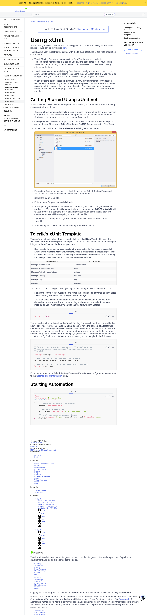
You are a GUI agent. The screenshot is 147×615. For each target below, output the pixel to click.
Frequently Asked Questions (11, 88)
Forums (37, 471)
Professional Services (42, 476)
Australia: (48, 508)
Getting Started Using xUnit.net (63, 99)
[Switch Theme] (143, 14)
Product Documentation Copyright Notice (12, 118)
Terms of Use (39, 611)
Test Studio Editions (13, 31)
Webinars (37, 474)
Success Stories (40, 490)
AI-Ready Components (48, 450)
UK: (46, 502)
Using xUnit (9, 101)
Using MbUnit (10, 92)
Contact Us (38, 499)
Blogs (36, 473)
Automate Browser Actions (11, 83)
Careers (37, 573)
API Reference (10, 104)
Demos (37, 465)
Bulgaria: (47, 506)
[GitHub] (39, 524)
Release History (40, 469)
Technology (38, 565)
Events (36, 482)
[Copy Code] (113, 317)
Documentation (39, 467)
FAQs (36, 483)
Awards (37, 567)
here (65, 48)
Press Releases (40, 569)
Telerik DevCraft (36, 443)
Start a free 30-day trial (90, 29)
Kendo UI (33, 446)
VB (76, 311)
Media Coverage (40, 571)
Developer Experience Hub (44, 464)
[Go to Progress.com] (36, 553)
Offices (36, 574)
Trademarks (124, 599)
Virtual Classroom (40, 480)
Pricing (36, 457)
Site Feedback (39, 613)
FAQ (5, 125)
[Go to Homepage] (26, 11)
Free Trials (38, 455)
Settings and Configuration (49, 376)
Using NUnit (9, 95)
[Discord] (39, 526)
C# (71, 311)
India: (46, 504)
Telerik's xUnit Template (56, 233)
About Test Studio (12, 20)
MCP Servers (35, 450)
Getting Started (10, 79)
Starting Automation (51, 384)
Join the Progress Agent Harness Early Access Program (101, 2)
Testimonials (38, 492)
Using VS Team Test (12, 98)
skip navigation (20, 11)
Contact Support (133, 49)
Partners (37, 478)
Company (37, 564)
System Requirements (10, 25)
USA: (46, 501)
